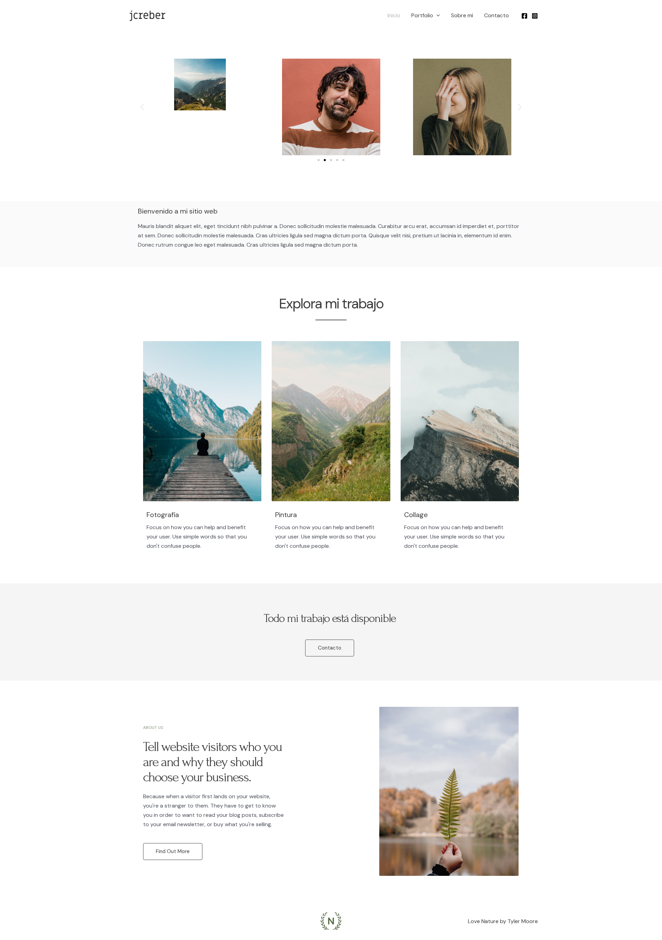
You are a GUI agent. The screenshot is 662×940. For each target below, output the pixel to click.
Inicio (394, 15)
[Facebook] (524, 16)
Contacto (496, 15)
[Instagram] (535, 16)
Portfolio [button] (422, 15)
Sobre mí (462, 15)
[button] (436, 15)
